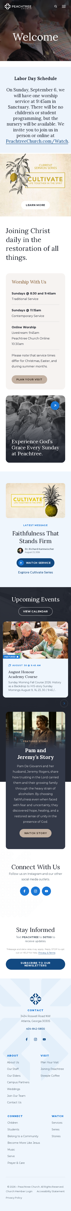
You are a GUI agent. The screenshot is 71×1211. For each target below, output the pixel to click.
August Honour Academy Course (23, 674)
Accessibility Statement (51, 1191)
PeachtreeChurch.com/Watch (37, 141)
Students (13, 1129)
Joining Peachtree (52, 1069)
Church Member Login (19, 1191)
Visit (45, 1055)
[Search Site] (56, 6)
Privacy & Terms (46, 952)
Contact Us (14, 1102)
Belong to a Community (22, 1136)
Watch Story (35, 833)
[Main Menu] (64, 6)
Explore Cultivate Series (35, 572)
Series (55, 1129)
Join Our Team (16, 1095)
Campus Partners (18, 1082)
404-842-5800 (35, 1029)
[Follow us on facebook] (24, 891)
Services (57, 1123)
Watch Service (38, 562)
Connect (15, 1116)
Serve (11, 1156)
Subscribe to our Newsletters (35, 964)
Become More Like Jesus (23, 1143)
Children (12, 1123)
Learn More (35, 205)
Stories (56, 1136)
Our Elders (13, 1075)
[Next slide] (64, 703)
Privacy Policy (14, 1197)
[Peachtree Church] (17, 6)
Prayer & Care (16, 1163)
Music (11, 1149)
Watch (58, 1116)
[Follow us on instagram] (35, 891)
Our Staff (13, 1069)
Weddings (13, 1089)
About (12, 1055)
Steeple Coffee (50, 1075)
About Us (13, 1062)
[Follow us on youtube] (46, 891)
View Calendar (35, 611)
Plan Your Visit (29, 379)
